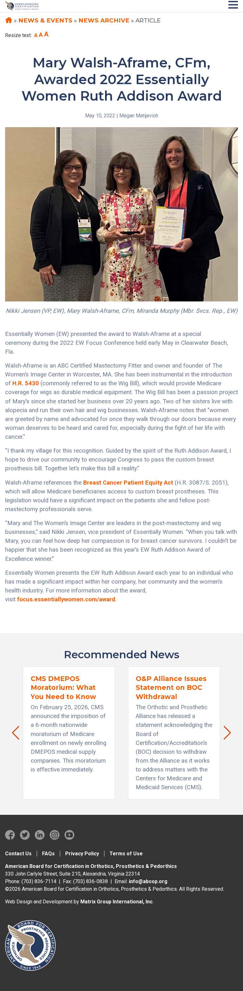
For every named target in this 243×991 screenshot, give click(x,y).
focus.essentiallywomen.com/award (66, 599)
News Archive (103, 20)
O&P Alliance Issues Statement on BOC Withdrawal (171, 688)
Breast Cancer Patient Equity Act (128, 482)
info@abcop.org (148, 881)
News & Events (45, 20)
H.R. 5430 (25, 383)
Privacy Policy (82, 854)
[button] (12, 733)
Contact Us (18, 854)
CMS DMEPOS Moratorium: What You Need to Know (63, 688)
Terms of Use (126, 854)
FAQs (48, 854)
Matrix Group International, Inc (116, 902)
